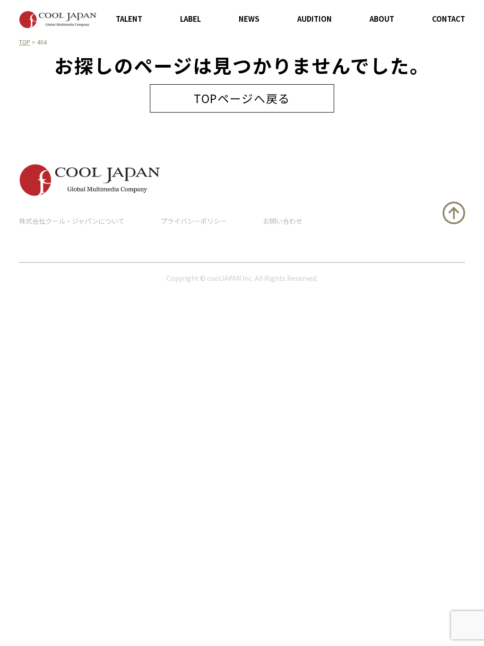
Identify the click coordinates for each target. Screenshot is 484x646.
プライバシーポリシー (194, 221)
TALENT (129, 19)
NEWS (249, 19)
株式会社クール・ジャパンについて (72, 221)
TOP (24, 42)
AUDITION (314, 19)
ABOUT (382, 19)
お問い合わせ (282, 221)
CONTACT (448, 19)
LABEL (190, 19)
